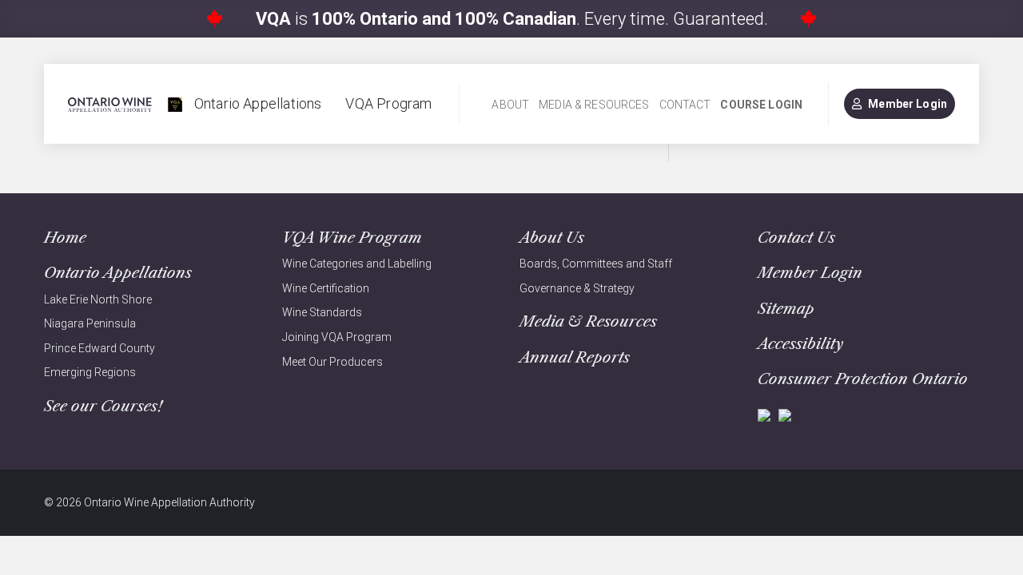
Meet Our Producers (332, 361)
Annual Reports (574, 357)
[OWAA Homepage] (125, 104)
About (510, 104)
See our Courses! (103, 406)
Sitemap (786, 308)
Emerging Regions (90, 372)
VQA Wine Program (352, 237)
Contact (685, 104)
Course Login (761, 104)
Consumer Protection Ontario (863, 379)
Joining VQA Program (337, 337)
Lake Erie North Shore (98, 299)
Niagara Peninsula (90, 323)
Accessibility (800, 344)
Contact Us (796, 237)
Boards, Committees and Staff (595, 263)
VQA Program (388, 103)
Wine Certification (325, 288)
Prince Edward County (99, 348)
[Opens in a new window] (764, 414)
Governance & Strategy (577, 288)
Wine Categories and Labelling (357, 263)
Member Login (907, 103)
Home (65, 237)
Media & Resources (594, 104)
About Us (551, 237)
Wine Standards (322, 312)
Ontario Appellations (258, 103)
